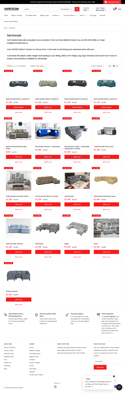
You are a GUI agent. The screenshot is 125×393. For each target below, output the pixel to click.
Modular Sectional (11, 291)
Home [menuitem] (6, 15)
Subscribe (100, 367)
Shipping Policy (9, 356)
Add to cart (47, 107)
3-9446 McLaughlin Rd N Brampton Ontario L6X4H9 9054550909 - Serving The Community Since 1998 (62, 2)
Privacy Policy (8, 350)
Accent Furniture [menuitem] (69, 15)
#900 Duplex (39, 244)
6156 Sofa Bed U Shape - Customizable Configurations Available (76, 147)
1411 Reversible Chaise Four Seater (46, 196)
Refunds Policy (9, 353)
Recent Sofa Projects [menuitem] (11, 21)
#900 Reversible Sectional (14, 244)
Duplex (66, 244)
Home (5, 28)
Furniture (32, 359)
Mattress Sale (33, 356)
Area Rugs (32, 368)
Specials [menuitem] (102, 15)
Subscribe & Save (113, 2)
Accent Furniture (34, 362)
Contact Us (7, 362)
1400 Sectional (69, 196)
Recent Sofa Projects (36, 375)
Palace (96, 244)
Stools (31, 365)
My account (100, 10)
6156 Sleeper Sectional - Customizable (47, 146)
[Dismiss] (114, 376)
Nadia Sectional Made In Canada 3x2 (17, 99)
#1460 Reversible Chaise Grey (103, 146)
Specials (32, 372)
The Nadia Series (34, 353)
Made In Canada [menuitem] (16, 15)
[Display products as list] (117, 66)
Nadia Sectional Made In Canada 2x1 (105, 99)
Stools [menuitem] (82, 15)
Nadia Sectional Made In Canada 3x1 (76, 99)
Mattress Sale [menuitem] (44, 15)
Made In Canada (34, 350)
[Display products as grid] (114, 66)
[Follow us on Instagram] (55, 386)
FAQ (5, 359)
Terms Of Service (9, 347)
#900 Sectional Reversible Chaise (104, 196)
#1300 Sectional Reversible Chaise (17, 196)
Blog (5, 368)
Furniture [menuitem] (55, 15)
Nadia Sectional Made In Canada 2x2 (47, 99)
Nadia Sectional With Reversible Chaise (16, 147)
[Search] (77, 9)
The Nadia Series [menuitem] (31, 15)
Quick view (18, 112)
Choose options (19, 107)
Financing (7, 365)
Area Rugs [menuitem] (93, 15)
